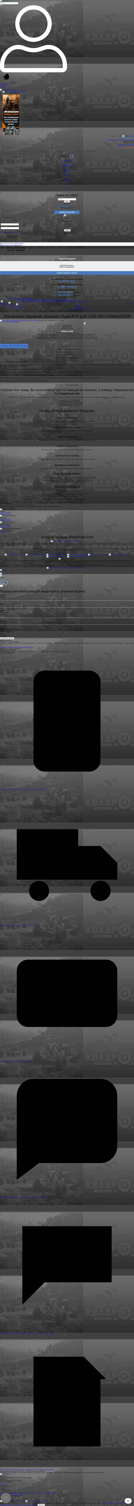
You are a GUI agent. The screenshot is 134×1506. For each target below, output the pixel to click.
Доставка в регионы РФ (126, 144)
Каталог (78, 305)
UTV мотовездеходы (67, 179)
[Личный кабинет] (33, 38)
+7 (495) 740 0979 (5, 512)
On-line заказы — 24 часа (126, 145)
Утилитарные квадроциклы (67, 170)
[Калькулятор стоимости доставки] (11, 90)
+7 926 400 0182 (5, 519)
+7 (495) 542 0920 (29, 1493)
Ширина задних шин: (7, 631)
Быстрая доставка (128, 147)
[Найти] (1, 4)
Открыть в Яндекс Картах (25, 647)
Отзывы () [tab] (15, 346)
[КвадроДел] (4, 1)
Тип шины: (3, 636)
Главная (64, 156)
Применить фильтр (7, 638)
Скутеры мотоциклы (67, 174)
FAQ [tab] (24, 346)
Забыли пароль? (15, 232)
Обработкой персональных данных (26, 1505)
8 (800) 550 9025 (5, 514)
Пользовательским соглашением (112, 1503)
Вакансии (67, 184)
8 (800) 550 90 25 (52, 1493)
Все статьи (129, 303)
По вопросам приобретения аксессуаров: (121, 140)
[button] (67, 77)
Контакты (67, 188)
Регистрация (5, 232)
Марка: (2, 633)
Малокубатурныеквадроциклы (67, 165)
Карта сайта (4, 1484)
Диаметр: (3, 595)
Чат (128, 1501)
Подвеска (78, 308)
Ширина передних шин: (7, 629)
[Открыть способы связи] (2, 577)
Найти (67, 201)
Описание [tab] (5, 346)
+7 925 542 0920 (5, 520)
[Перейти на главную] (72, 156)
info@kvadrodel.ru (17, 1495)
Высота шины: (5, 612)
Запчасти (78, 306)
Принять (41, 1505)
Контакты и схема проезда (8, 647)
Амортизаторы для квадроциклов (78, 309)
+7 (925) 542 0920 (17, 1493)
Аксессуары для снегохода (67, 160)
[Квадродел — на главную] (4, 1474)
